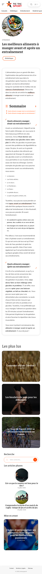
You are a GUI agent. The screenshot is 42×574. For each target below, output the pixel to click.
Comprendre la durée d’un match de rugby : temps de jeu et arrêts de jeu (21, 506)
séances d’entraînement (14, 89)
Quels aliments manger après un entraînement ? (21, 113)
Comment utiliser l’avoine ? (21, 365)
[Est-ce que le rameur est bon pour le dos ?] (22, 475)
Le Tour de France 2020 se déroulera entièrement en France (21, 431)
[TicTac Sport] (14, 4)
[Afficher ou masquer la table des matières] (31, 106)
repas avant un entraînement (20, 203)
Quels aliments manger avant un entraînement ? (22, 111)
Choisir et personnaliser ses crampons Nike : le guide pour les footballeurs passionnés (21, 533)
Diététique (9, 58)
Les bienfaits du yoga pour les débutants (21, 398)
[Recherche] (31, 4)
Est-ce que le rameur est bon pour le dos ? (21, 484)
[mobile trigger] (3, 4)
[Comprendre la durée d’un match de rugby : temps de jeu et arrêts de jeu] (22, 497)
